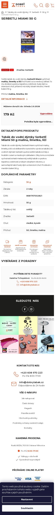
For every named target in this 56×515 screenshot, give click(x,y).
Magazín (28, 408)
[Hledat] (41, 5)
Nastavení (27, 499)
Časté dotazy (28, 403)
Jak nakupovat (28, 398)
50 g (28, 182)
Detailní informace (13, 99)
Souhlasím (27, 508)
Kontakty (28, 428)
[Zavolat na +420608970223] (35, 5)
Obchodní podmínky (28, 418)
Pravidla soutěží (28, 413)
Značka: (24, 70)
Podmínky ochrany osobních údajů (28, 423)
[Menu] (4, 4)
